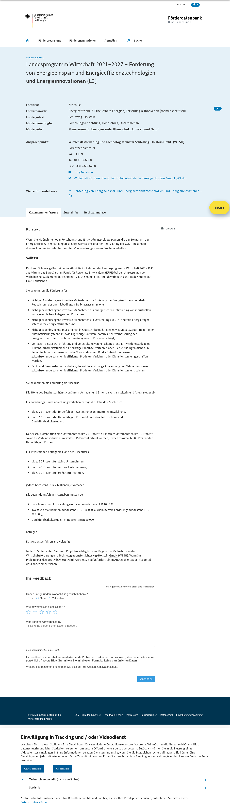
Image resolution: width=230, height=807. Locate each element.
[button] (43, 212)
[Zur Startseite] (178, 20)
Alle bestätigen (62, 768)
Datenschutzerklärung (34, 802)
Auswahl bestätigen (32, 768)
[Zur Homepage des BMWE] (39, 21)
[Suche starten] (129, 40)
